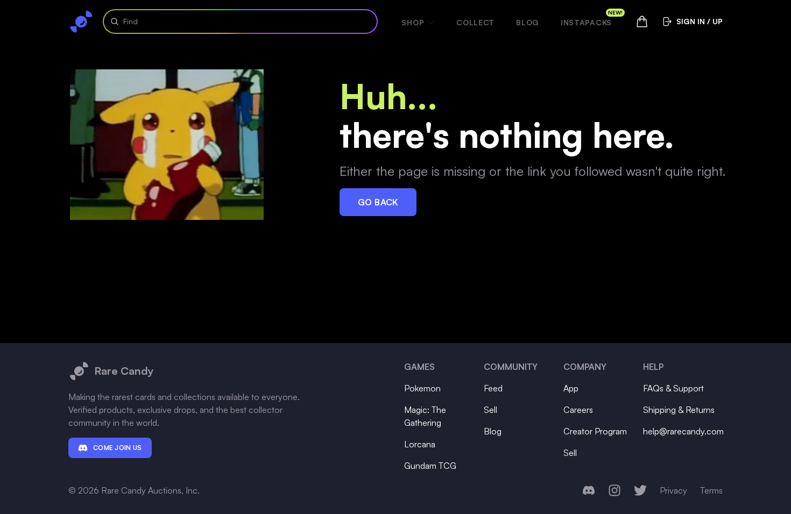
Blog (527, 22)
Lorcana (419, 444)
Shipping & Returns (679, 409)
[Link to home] (81, 21)
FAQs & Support (673, 388)
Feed (493, 388)
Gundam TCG (430, 465)
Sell (490, 409)
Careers (578, 409)
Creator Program (595, 431)
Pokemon (422, 388)
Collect (475, 22)
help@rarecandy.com (683, 431)
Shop (412, 22)
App (570, 388)
